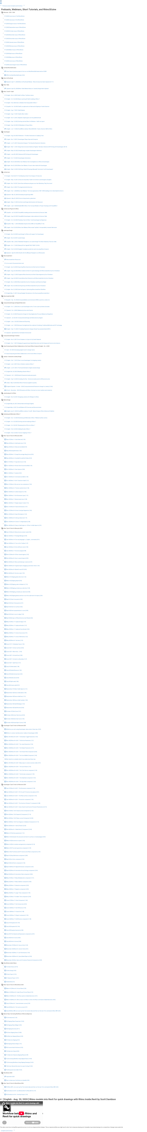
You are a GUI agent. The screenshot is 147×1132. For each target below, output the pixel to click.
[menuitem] (1, 3)
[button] (1, 1)
